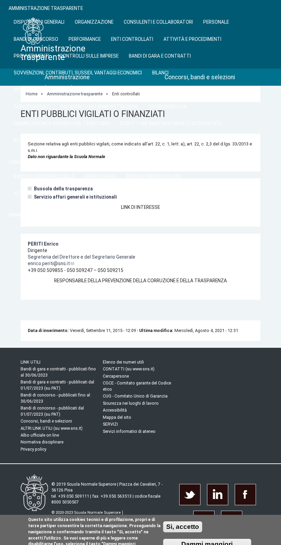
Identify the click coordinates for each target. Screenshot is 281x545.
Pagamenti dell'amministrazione (99, 106)
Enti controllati (132, 39)
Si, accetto (182, 526)
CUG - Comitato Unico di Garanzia (135, 396)
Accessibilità (115, 410)
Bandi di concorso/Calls (44, 176)
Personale (216, 22)
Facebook (245, 494)
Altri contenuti (138, 140)
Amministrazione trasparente (46, 8)
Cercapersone (116, 376)
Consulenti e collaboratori (158, 22)
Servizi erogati (32, 106)
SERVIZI (110, 424)
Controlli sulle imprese (89, 56)
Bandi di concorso (36, 39)
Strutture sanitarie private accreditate (170, 123)
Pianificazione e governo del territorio (62, 123)
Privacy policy (33, 449)
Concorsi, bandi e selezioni (41, 162)
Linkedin (217, 494)
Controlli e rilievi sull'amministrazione (156, 89)
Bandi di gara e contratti (160, 56)
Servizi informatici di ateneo (129, 431)
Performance (85, 39)
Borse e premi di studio (153, 176)
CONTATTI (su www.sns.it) (129, 368)
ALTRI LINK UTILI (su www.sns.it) (52, 428)
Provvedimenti (31, 56)
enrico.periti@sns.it (49, 263)
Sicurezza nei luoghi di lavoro (131, 403)
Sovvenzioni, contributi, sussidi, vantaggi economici (78, 72)
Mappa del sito (117, 417)
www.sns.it (22, 215)
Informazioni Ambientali (197, 140)
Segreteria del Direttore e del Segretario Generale (81, 257)
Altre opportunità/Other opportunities (64, 193)
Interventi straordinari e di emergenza (61, 140)
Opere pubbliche (168, 106)
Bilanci (160, 72)
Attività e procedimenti (192, 39)
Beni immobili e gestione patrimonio (56, 89)
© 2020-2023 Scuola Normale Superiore (86, 512)
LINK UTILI (30, 362)
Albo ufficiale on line (40, 435)
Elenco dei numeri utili (123, 362)
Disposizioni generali (39, 22)
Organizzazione (94, 22)
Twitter (189, 494)
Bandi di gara (100, 176)
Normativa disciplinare (42, 442)
